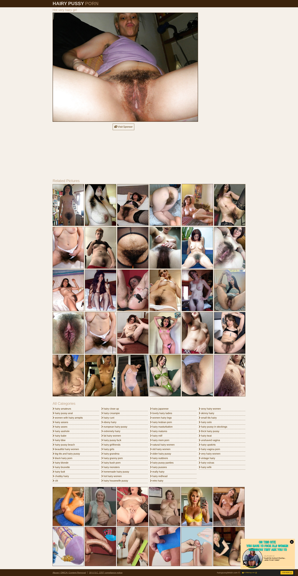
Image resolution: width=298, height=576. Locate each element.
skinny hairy (207, 413)
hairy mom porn (160, 440)
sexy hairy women (210, 408)
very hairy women (210, 453)
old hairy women (161, 449)
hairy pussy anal (63, 413)
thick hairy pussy (209, 431)
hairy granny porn (113, 458)
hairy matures (159, 431)
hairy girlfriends (111, 444)
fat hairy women (112, 435)
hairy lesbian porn (162, 422)
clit (56, 480)
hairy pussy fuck (112, 440)
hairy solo (206, 422)
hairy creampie (111, 413)
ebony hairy (109, 422)
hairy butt (59, 471)
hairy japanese (160, 408)
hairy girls (108, 449)
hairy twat (206, 435)
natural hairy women (163, 444)
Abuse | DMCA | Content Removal (69, 572)
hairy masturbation (162, 426)
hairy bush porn (112, 462)
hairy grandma (111, 453)
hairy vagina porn (210, 449)
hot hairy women (112, 476)
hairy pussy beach (64, 444)
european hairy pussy (115, 426)
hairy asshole (62, 431)
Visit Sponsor (125, 126)
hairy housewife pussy (115, 480)
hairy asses (60, 426)
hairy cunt (108, 417)
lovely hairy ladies (162, 413)
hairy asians (61, 422)
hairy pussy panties (163, 462)
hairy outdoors (160, 458)
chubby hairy (61, 476)
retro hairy (157, 480)
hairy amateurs (62, 408)
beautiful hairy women (66, 449)
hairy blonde (61, 462)
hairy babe (60, 435)
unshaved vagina (210, 440)
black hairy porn (63, 458)
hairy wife (206, 467)
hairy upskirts (208, 444)
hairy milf (157, 435)
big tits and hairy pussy (67, 453)
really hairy (158, 471)
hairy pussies (159, 467)
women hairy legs (162, 417)
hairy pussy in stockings (213, 426)
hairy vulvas (207, 462)
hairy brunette (62, 467)
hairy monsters (111, 467)
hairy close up (111, 408)
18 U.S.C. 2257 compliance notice (105, 572)
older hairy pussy (161, 453)
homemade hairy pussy (116, 471)
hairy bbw (59, 440)
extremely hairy (111, 431)
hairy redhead (159, 476)
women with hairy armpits (68, 417)
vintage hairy (207, 458)
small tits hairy (208, 417)
